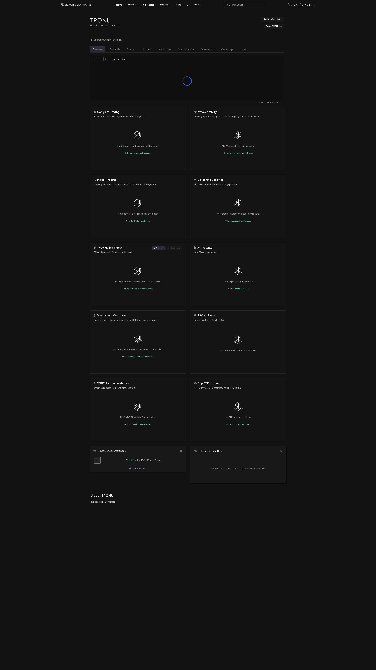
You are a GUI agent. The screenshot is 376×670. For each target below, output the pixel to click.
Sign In (294, 5)
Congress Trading (108, 112)
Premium (163, 4)
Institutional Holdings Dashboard (239, 153)
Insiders (147, 49)
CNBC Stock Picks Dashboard (139, 424)
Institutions (164, 49)
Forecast (131, 49)
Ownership (227, 49)
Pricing (178, 5)
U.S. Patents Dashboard (239, 289)
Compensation (186, 49)
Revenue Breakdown (110, 247)
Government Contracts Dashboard (139, 356)
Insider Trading (106, 179)
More (197, 4)
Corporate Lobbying (211, 179)
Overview (98, 49)
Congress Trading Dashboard (139, 153)
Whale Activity (207, 112)
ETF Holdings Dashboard (239, 424)
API (188, 5)
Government (207, 49)
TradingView (278, 102)
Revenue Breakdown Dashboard (139, 289)
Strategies (148, 5)
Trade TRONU (272, 26)
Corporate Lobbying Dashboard (239, 221)
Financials (115, 49)
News (243, 49)
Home (119, 5)
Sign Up (129, 460)
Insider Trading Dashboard (138, 221)
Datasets (131, 4)
